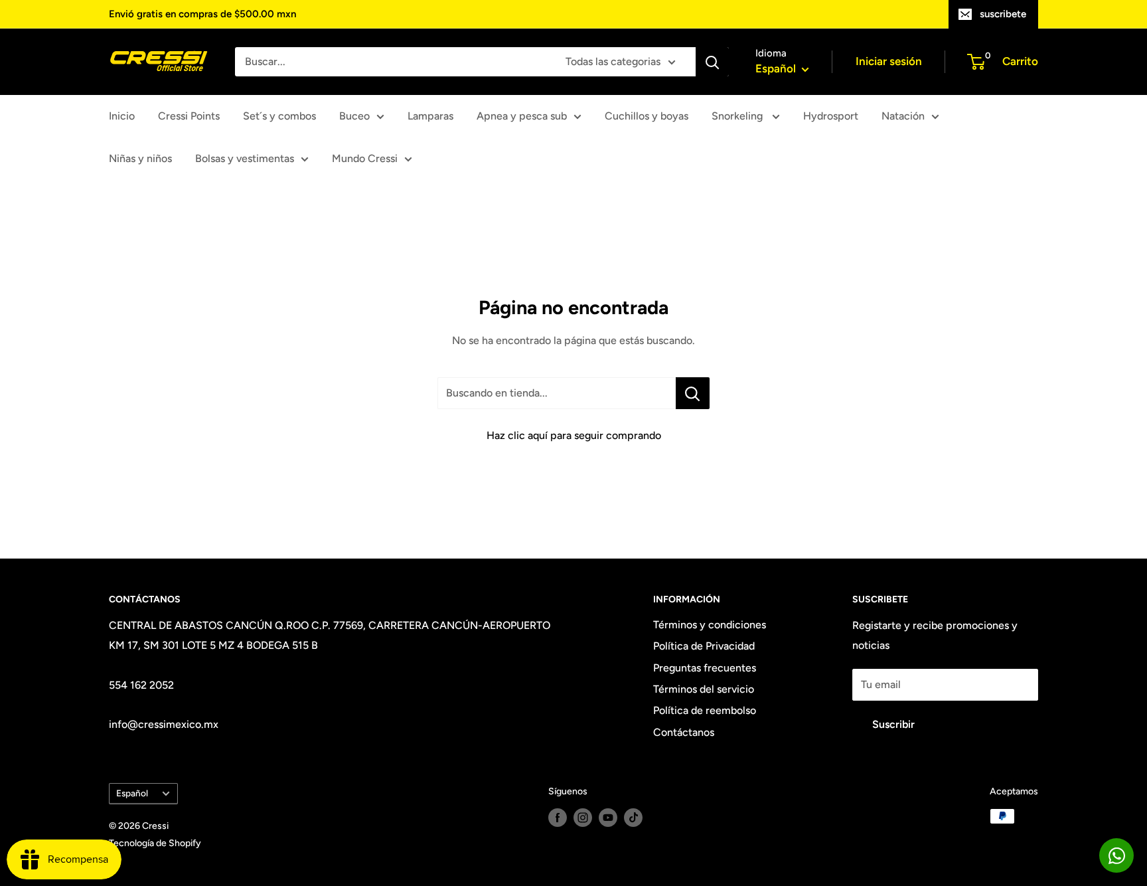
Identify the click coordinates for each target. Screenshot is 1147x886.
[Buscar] (712, 61)
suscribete (1003, 14)
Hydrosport (830, 116)
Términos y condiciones (709, 624)
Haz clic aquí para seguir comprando (574, 435)
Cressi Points (189, 116)
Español (132, 793)
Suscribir (893, 724)
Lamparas (430, 116)
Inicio (122, 116)
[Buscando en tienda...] (693, 393)
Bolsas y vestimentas (244, 158)
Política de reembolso (704, 710)
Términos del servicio (703, 689)
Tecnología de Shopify (155, 843)
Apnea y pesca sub (522, 116)
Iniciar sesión (889, 61)
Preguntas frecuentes (704, 668)
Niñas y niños (140, 158)
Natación (903, 116)
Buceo (354, 116)
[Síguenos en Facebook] (557, 817)
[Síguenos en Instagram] (583, 817)
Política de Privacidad (704, 646)
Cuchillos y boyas (646, 116)
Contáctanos (683, 732)
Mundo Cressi (365, 158)
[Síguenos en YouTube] (608, 817)
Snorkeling (738, 116)
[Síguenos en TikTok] (633, 817)
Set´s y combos (279, 116)
